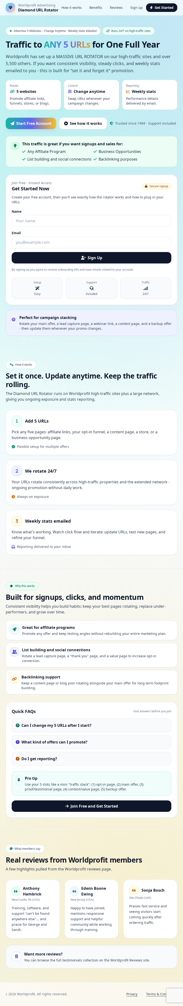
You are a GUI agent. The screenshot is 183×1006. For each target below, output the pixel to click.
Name (16, 211)
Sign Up (95, 257)
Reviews (116, 7)
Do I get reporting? (39, 758)
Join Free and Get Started (94, 806)
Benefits (95, 7)
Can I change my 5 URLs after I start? (56, 725)
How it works (71, 7)
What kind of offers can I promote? (54, 742)
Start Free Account (33, 123)
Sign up (136, 7)
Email (16, 233)
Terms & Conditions (161, 994)
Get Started (164, 7)
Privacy (131, 994)
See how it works (86, 123)
